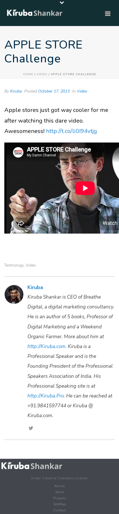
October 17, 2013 (54, 91)
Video (42, 74)
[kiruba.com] (32, 466)
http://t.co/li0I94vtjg (71, 131)
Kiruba (16, 91)
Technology (14, 265)
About (59, 486)
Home (28, 74)
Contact (59, 510)
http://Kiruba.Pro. (46, 396)
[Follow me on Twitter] (31, 428)
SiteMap (59, 504)
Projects (59, 498)
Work (59, 492)
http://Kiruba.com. (47, 346)
